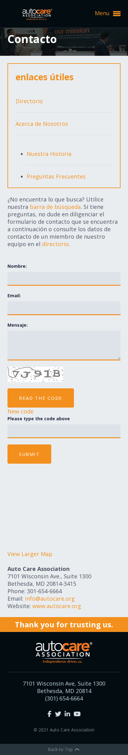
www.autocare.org (56, 606)
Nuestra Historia (49, 153)
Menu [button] (103, 13)
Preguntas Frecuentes (56, 176)
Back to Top (61, 749)
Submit (29, 454)
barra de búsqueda (55, 206)
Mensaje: (17, 325)
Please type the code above (38, 419)
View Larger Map (30, 554)
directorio (55, 244)
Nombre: (17, 266)
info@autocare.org (50, 598)
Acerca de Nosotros (42, 123)
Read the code (40, 398)
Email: (14, 295)
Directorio (29, 101)
